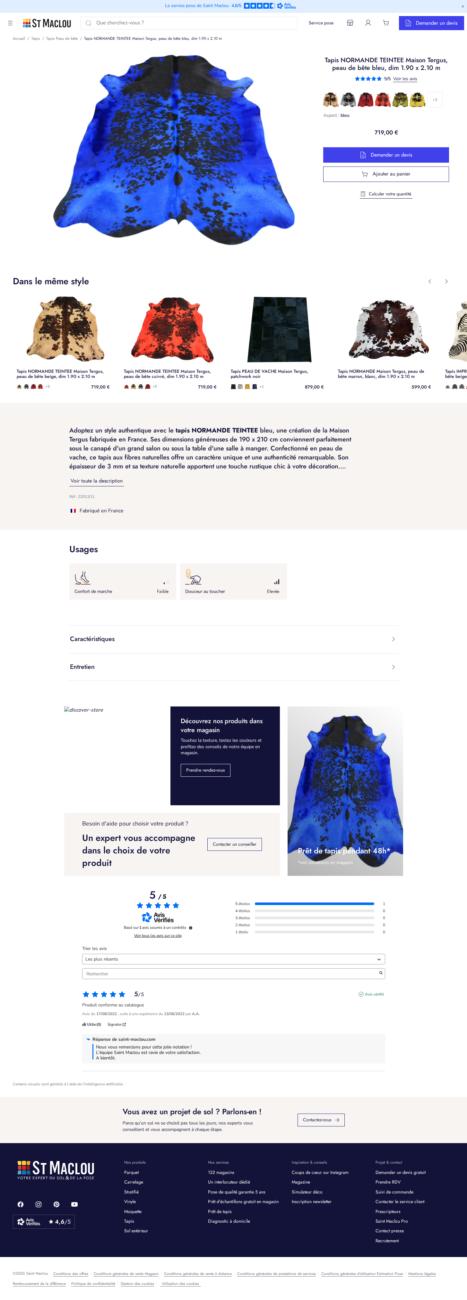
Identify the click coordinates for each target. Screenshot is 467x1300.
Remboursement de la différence (39, 1284)
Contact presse (390, 1230)
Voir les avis (405, 79)
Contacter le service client (400, 1201)
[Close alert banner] (463, 6)
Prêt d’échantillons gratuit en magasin (243, 1201)
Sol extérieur (136, 1230)
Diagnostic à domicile (229, 1221)
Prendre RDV (388, 1182)
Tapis (129, 1221)
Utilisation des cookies (180, 1284)
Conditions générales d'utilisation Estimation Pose (362, 1274)
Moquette (133, 1211)
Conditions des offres (70, 1274)
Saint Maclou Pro (392, 1221)
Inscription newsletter (312, 1201)
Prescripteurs (388, 1211)
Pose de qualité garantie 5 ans (236, 1192)
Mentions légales (422, 1274)
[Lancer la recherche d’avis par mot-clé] (381, 973)
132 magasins (221, 1172)
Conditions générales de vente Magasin (126, 1274)
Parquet (131, 1172)
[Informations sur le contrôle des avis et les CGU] (190, 927)
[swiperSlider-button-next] (446, 281)
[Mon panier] (386, 23)
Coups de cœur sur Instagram (320, 1172)
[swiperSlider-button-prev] (429, 281)
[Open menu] (10, 23)
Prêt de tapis (220, 1211)
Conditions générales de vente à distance (198, 1274)
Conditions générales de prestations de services (276, 1274)
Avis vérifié (374, 994)
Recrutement (387, 1240)
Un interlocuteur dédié (229, 1182)
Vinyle (130, 1201)
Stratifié (131, 1192)
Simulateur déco (307, 1192)
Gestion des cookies (137, 1284)
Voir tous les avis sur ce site (158, 935)
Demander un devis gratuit (401, 1172)
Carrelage (133, 1182)
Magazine (301, 1182)
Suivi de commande (394, 1192)
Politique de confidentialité (93, 1284)
